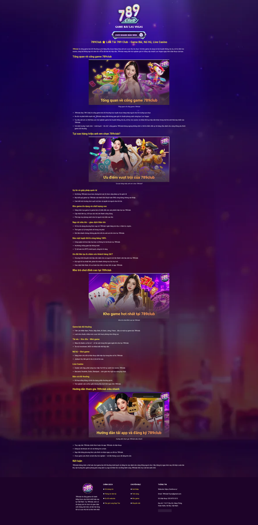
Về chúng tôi (109, 489)
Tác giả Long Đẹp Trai (112, 503)
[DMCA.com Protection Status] (165, 510)
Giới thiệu (135, 489)
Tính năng (135, 494)
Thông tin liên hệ (110, 494)
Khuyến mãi (136, 503)
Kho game (135, 498)
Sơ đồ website (110, 498)
